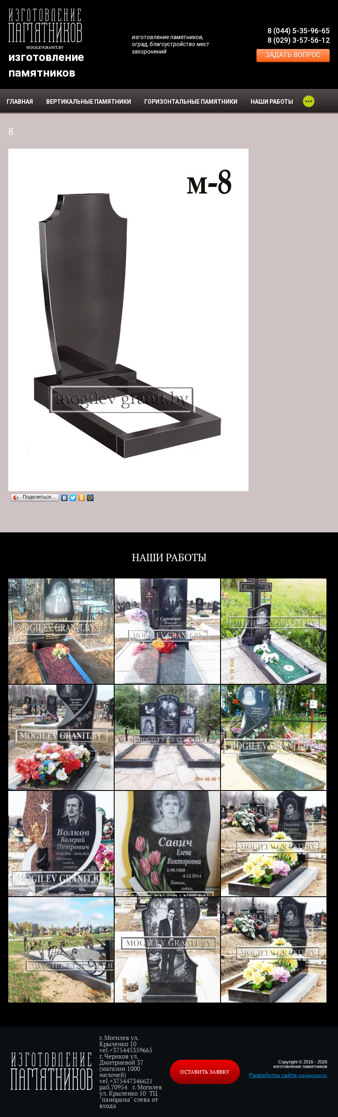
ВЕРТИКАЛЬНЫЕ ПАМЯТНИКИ (88, 101)
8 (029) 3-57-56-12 (299, 40)
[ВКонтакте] (64, 497)
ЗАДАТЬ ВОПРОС (293, 55)
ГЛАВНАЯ (20, 101)
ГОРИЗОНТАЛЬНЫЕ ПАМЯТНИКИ (190, 101)
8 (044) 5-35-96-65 (299, 30)
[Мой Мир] (90, 497)
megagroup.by (312, 1075)
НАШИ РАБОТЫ (272, 101)
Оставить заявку (205, 1071)
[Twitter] (73, 497)
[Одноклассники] (81, 497)
